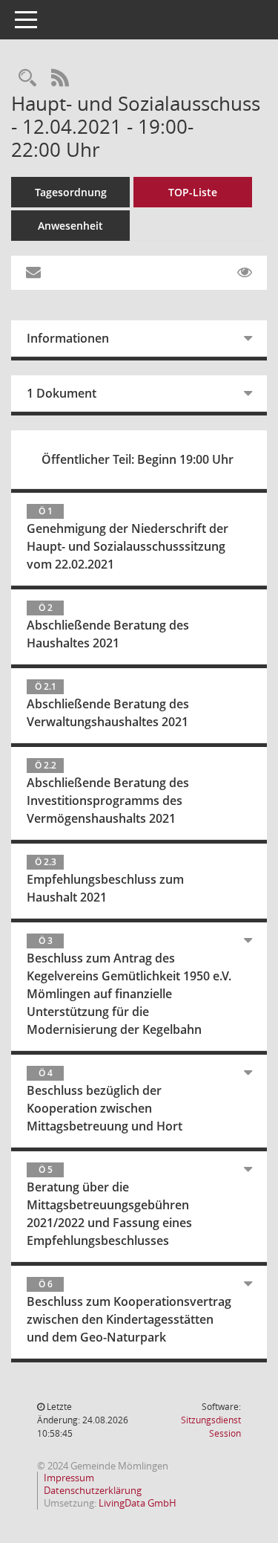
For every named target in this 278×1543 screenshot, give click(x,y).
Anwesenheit (70, 226)
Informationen (68, 338)
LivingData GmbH (137, 1503)
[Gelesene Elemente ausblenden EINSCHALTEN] (244, 272)
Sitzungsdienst (211, 1427)
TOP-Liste (192, 192)
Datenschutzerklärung (93, 1490)
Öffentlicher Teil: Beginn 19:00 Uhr (138, 459)
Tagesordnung (71, 192)
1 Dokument (61, 393)
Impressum (69, 1477)
